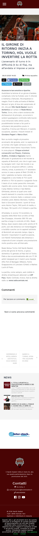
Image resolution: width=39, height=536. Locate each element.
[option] (19, 434)
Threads (18, 84)
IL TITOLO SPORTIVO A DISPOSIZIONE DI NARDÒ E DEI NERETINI (22, 384)
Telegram (7, 84)
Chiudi (23, 533)
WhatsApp (24, 80)
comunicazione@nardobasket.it (20, 490)
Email (28, 84)
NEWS (7, 377)
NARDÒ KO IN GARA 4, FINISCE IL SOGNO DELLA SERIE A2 (22, 405)
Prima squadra (30, 76)
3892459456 (20, 492)
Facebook (13, 80)
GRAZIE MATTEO (17, 396)
